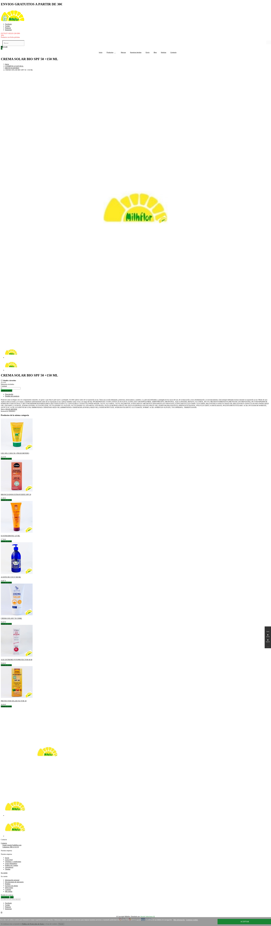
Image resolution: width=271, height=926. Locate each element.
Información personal (12, 880)
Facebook (8, 24)
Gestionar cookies (192, 920)
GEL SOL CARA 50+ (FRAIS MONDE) (15, 453)
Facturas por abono (11, 886)
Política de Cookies (11, 865)
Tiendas (7, 869)
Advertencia (9, 867)
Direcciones (9, 888)
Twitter (7, 26)
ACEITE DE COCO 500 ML (11, 577)
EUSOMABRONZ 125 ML (10, 536)
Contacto (4, 843)
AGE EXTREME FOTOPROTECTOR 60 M (16, 660)
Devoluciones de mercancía (14, 882)
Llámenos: (11, 847)
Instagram (8, 30)
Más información (179, 920)
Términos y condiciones (13, 861)
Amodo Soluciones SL (147, 916)
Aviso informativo (11, 863)
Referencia (4, 411)
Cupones (8, 889)
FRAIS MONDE (11, 409)
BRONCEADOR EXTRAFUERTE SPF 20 (16, 494)
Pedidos (7, 884)
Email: (12, 845)
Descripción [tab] (9, 394)
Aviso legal (9, 860)
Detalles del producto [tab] (12, 396)
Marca (3, 409)
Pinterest (8, 28)
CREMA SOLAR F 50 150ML (11, 618)
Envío (7, 858)
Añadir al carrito (6, 390)
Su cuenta (4, 873)
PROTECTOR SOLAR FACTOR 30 (13, 701)
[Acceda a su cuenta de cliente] (1, 49)
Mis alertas (8, 891)
